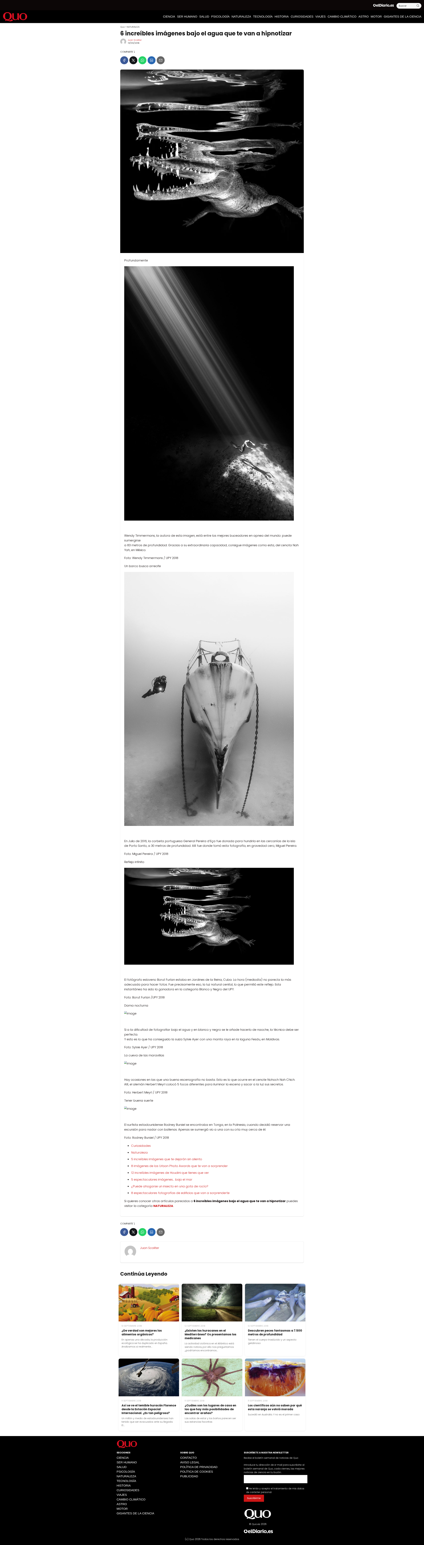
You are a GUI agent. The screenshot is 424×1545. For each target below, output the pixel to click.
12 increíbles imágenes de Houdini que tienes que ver (170, 1173)
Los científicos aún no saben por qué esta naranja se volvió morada (275, 1407)
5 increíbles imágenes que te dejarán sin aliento (166, 1159)
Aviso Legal (190, 1462)
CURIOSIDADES (302, 16)
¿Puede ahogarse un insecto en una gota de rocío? (169, 1186)
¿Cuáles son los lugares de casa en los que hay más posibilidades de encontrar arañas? (210, 1409)
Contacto (188, 1457)
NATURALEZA (241, 16)
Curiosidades (141, 1146)
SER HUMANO (187, 16)
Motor (376, 16)
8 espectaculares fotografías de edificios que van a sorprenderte (180, 1193)
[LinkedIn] (152, 60)
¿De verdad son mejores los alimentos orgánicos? (142, 1332)
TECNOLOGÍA (263, 16)
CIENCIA (169, 16)
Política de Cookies (196, 1471)
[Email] (161, 60)
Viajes (320, 16)
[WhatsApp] (142, 60)
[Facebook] (124, 60)
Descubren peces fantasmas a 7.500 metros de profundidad (275, 1332)
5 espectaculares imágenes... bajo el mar (161, 1179)
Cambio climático (342, 16)
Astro (363, 16)
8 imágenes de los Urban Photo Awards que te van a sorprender (179, 1166)
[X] (133, 60)
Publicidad (189, 1476)
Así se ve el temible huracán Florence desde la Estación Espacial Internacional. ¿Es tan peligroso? (149, 1409)
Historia (282, 16)
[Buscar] (417, 5)
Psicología (220, 16)
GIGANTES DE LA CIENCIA (402, 16)
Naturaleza (139, 1152)
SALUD (204, 16)
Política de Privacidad (198, 1467)
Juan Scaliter (135, 40)
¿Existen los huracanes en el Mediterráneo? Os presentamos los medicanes (210, 1334)
